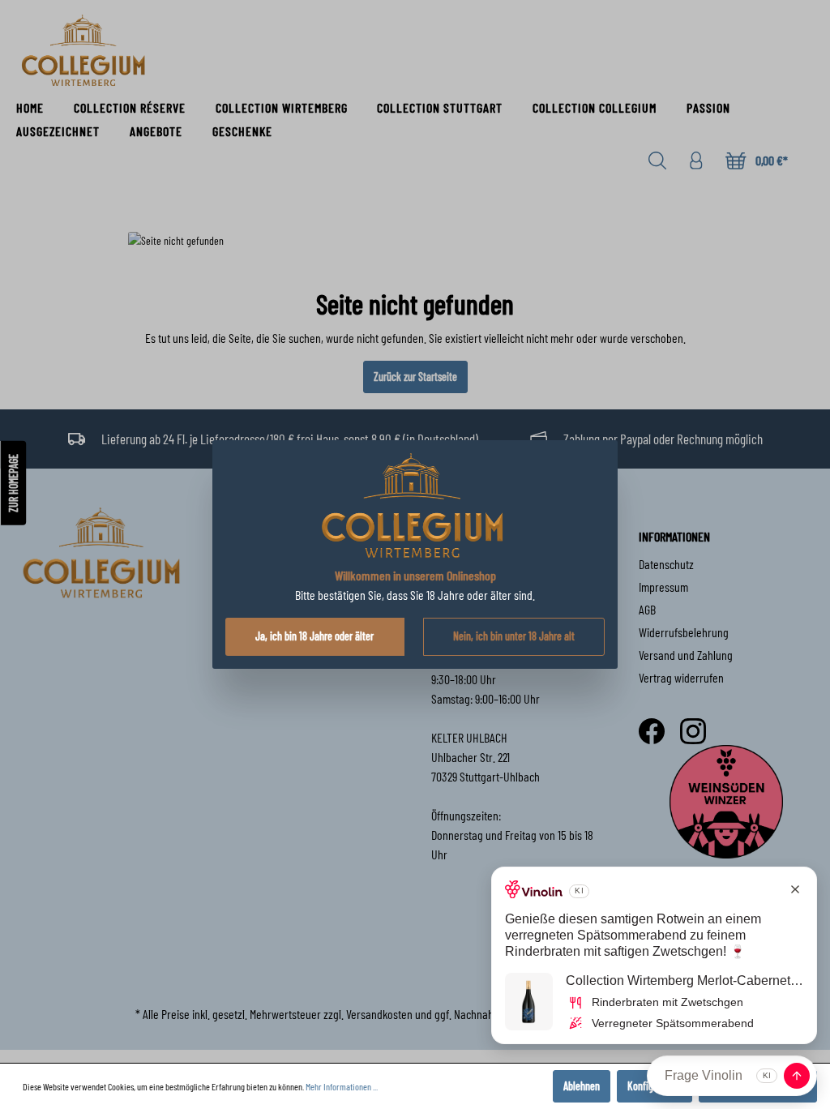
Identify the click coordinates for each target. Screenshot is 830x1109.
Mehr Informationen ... (342, 1086)
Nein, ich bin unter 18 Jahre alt (514, 636)
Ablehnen (581, 1086)
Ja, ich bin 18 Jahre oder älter (314, 636)
